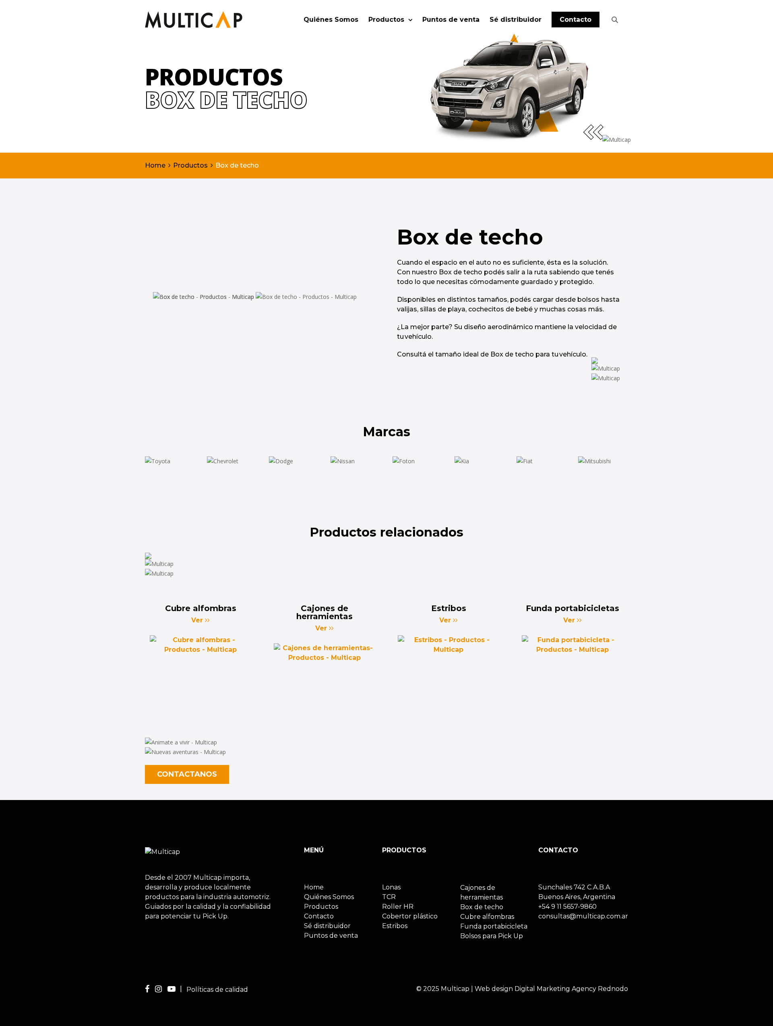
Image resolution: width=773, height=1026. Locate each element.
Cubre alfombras (487, 916)
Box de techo (481, 907)
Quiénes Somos (331, 19)
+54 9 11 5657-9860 (567, 906)
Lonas (391, 887)
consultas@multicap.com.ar (583, 916)
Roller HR (397, 906)
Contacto (575, 19)
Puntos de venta (451, 19)
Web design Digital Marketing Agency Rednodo (551, 989)
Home (155, 165)
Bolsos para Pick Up (491, 936)
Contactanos (187, 774)
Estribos (394, 926)
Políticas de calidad (217, 989)
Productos (387, 19)
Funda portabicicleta (493, 926)
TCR (389, 897)
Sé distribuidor (516, 19)
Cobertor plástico (410, 916)
